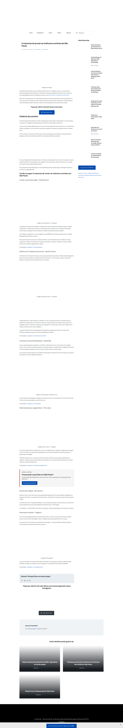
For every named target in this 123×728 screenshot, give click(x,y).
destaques (96, 65)
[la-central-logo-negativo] (61, 710)
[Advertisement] (62, 19)
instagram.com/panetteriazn (34, 247)
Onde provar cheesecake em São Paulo (96, 116)
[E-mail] (29, 581)
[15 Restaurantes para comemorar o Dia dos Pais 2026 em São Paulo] (83, 86)
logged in (34, 628)
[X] (24, 581)
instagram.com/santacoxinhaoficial (36, 336)
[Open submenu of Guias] (52, 33)
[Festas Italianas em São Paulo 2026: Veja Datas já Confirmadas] (83, 56)
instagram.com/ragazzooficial (35, 567)
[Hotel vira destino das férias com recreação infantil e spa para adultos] (83, 139)
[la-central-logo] (61, 2)
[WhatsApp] (27, 581)
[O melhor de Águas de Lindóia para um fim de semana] (83, 153)
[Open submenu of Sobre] (61, 33)
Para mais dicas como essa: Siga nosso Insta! (61, 726)
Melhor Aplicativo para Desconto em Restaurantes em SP (96, 46)
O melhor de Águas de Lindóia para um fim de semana (96, 155)
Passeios (44, 668)
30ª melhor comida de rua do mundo (59, 95)
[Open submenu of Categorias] (43, 33)
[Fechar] (121, 724)
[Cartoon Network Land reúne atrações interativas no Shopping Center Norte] (83, 70)
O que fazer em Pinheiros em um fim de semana (96, 129)
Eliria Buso (38, 49)
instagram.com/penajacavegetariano (37, 465)
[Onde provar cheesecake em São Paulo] (83, 114)
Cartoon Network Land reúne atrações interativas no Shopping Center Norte (96, 74)
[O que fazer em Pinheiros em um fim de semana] (83, 127)
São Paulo (46, 49)
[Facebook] (22, 581)
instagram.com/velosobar (34, 403)
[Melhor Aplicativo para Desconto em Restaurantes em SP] (83, 44)
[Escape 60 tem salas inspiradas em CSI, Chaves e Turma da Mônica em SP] (83, 100)
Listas (40, 668)
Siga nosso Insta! (47, 112)
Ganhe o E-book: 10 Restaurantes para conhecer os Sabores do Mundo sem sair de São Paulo (89, 175)
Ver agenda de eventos (29, 483)
